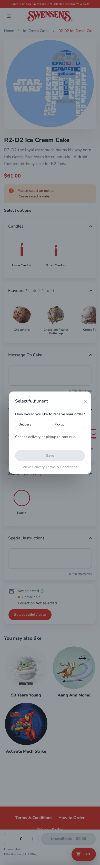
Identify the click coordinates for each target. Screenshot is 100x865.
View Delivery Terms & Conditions (50, 467)
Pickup (59, 424)
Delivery (24, 424)
